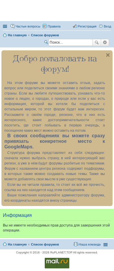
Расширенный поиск (105, 42)
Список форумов (45, 244)
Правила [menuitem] (54, 26)
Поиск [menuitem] (47, 43)
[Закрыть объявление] (108, 55)
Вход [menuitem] (107, 26)
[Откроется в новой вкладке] (57, 268)
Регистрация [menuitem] (87, 26)
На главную (17, 244)
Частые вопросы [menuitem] (27, 26)
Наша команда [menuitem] (90, 244)
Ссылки (5, 26)
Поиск (96, 42)
